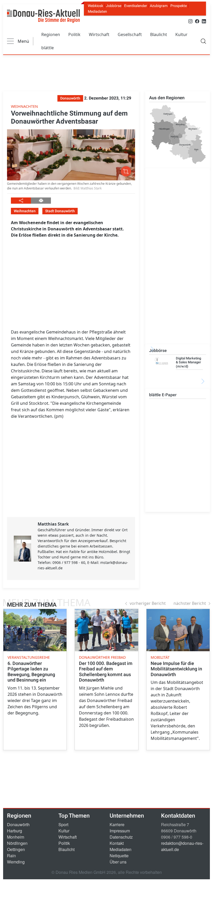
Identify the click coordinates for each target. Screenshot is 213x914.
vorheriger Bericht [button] (148, 603)
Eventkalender (135, 6)
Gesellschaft (130, 34)
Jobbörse (113, 6)
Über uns (118, 862)
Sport (63, 824)
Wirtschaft (99, 34)
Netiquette (119, 856)
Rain (11, 856)
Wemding (16, 862)
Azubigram (159, 6)
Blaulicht (158, 34)
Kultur (181, 34)
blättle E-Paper (163, 394)
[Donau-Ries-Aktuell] (43, 16)
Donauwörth (18, 824)
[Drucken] (41, 200)
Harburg (14, 831)
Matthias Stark (53, 524)
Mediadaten (97, 11)
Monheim (15, 837)
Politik (74, 34)
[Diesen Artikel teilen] (21, 200)
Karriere (117, 824)
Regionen (50, 34)
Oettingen (16, 849)
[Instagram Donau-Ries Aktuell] (190, 21)
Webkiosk (95, 6)
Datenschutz (121, 837)
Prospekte (178, 6)
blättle (47, 48)
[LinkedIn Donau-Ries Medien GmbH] (204, 21)
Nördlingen (17, 843)
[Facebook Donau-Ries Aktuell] (197, 21)
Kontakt (117, 843)
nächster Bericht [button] (190, 603)
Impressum (120, 831)
